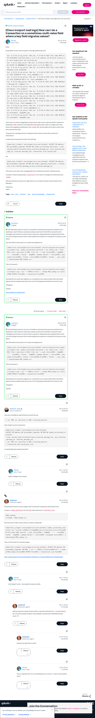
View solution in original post (15, 292)
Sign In (87, 5)
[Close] (52, 709)
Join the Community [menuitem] (31, 3)
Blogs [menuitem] (65, 3)
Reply (61, 203)
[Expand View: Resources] (25, 6)
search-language (38, 194)
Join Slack (81, 74)
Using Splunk (19, 19)
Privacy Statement (8, 714)
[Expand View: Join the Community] (39, 3)
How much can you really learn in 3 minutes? (79, 125)
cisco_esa (14, 194)
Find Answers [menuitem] (46, 3)
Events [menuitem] (57, 3)
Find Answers (8, 19)
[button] (65, 26)
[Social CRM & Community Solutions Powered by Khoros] (86, 696)
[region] (27, 712)
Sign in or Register (74, 708)
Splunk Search (31, 19)
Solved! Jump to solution (16, 26)
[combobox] (36, 12)
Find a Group (80, 105)
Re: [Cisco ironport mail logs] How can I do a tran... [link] (54, 19)
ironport (23, 194)
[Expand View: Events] (60, 3)
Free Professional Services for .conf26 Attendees (79, 172)
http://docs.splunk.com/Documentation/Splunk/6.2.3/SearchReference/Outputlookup (33, 557)
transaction (50, 194)
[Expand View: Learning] (77, 3)
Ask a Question (80, 12)
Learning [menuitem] (73, 3)
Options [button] (86, 19)
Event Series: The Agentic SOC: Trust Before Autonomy (79, 148)
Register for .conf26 (80, 40)
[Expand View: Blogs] (67, 3)
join (29, 194)
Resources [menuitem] (20, 6)
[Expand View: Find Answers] (52, 3)
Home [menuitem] (19, 3)
